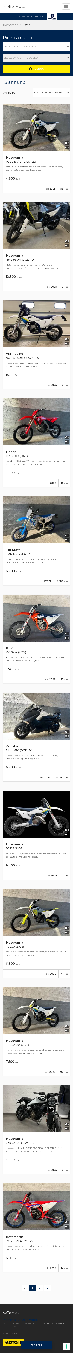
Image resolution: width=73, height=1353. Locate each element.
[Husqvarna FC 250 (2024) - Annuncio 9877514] (36, 933)
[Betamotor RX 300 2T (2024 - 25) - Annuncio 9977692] (36, 1227)
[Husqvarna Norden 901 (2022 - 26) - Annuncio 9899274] (36, 246)
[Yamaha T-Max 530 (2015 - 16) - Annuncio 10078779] (36, 737)
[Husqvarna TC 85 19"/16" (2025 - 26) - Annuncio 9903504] (36, 148)
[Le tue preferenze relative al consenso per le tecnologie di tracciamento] (66, 1346)
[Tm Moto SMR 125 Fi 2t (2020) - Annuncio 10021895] (36, 540)
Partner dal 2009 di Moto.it (20, 1320)
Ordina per (9, 92)
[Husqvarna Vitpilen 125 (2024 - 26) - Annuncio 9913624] (36, 1129)
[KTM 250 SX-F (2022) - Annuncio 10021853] (36, 639)
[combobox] (36, 46)
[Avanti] (47, 1288)
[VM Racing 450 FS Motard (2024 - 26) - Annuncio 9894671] (36, 344)
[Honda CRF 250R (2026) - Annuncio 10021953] (36, 442)
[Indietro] (25, 1288)
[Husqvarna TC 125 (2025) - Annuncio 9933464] (36, 835)
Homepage (10, 25)
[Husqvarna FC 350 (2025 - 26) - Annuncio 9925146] (36, 1031)
